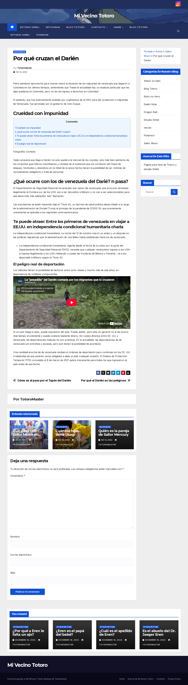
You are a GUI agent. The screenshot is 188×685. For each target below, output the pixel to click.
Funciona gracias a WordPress (21, 679)
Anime (118, 27)
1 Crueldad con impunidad (28, 127)
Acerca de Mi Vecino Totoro (140, 679)
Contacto (98, 27)
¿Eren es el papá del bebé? (70, 633)
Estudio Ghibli (29, 27)
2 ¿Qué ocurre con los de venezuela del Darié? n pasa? (42, 131)
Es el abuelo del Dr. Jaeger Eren (159, 633)
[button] (178, 31)
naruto (147, 127)
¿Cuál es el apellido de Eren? (115, 633)
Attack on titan (152, 80)
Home (122, 679)
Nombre (15, 536)
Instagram (53, 27)
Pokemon (42, 35)
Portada (148, 51)
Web (12, 572)
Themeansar (61, 679)
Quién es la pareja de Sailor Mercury (113, 433)
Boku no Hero (152, 96)
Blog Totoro (75, 27)
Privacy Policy (174, 679)
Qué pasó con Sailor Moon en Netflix (25, 434)
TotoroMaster (24, 68)
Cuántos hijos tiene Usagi (67, 433)
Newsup (47, 679)
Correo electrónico (20, 554)
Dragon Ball (150, 112)
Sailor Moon (19, 52)
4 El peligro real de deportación (30, 143)
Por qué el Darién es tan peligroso (103, 380)
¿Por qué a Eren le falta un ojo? (28, 633)
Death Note (150, 104)
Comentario (17, 475)
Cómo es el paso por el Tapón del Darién (44, 380)
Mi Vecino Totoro (94, 16)
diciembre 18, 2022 (25, 640)
